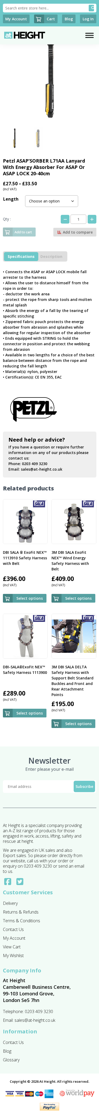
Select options (29, 598)
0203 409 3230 (34, 463)
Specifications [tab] (21, 256)
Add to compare (77, 232)
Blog (7, 1051)
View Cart (12, 947)
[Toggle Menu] (89, 35)
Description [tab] (51, 256)
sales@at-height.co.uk (41, 469)
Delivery (10, 903)
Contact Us (13, 929)
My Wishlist (13, 955)
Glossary (11, 1060)
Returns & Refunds (21, 912)
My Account (14, 938)
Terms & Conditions (21, 921)
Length (10, 199)
